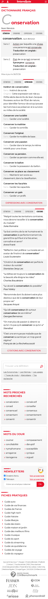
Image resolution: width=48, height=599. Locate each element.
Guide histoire (11, 516)
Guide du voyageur (13, 553)
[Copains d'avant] (12, 591)
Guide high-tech (12, 513)
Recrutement (36, 564)
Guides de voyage (13, 550)
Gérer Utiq (41, 567)
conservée (36, 47)
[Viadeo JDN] (35, 591)
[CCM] (35, 580)
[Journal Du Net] (12, 585)
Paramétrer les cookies (28, 567)
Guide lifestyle (11, 520)
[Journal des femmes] (12, 580)
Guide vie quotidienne (15, 546)
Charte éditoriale (31, 562)
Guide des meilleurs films (16, 531)
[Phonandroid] (35, 596)
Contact (10, 564)
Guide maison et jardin (15, 527)
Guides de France (13, 509)
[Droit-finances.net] (35, 585)
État (15, 59)
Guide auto (9, 502)
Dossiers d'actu (12, 476)
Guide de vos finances (15, 505)
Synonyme (16, 33)
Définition (6, 82)
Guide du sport (11, 539)
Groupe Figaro (21, 569)
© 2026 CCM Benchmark (36, 569)
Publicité (42, 562)
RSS (28, 564)
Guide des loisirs (12, 524)
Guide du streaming (14, 542)
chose (40, 44)
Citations (39, 33)
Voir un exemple (37, 476)
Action (16, 44)
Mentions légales (8, 569)
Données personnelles (11, 567)
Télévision (10, 479)
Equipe (21, 562)
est (29, 47)
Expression (28, 33)
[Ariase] (12, 596)
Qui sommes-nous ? (10, 562)
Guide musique (12, 535)
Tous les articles (19, 564)
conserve (30, 62)
